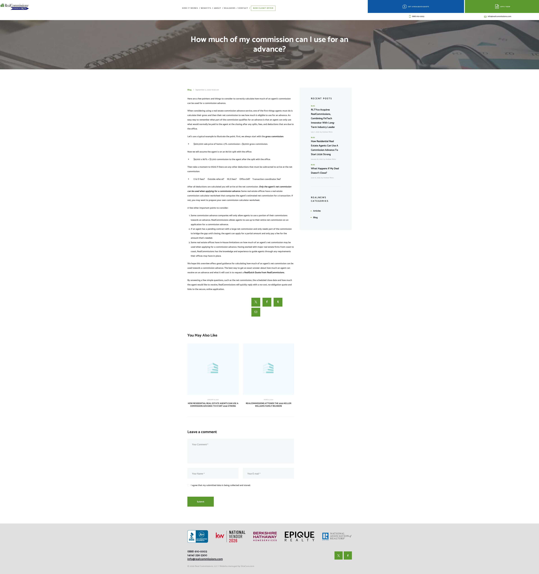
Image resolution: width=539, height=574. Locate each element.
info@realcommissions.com (205, 559)
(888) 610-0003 (197, 551)
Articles (317, 211)
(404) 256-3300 (197, 555)
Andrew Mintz (327, 132)
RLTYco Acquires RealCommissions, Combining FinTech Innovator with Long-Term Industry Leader (323, 118)
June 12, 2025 (315, 177)
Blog (189, 90)
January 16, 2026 (213, 400)
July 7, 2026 (315, 132)
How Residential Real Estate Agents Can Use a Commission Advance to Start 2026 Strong (213, 405)
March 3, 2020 (268, 400)
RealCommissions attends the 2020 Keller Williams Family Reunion (268, 405)
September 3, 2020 (203, 90)
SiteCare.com (247, 566)
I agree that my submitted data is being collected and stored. (221, 485)
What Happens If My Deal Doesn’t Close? (325, 170)
